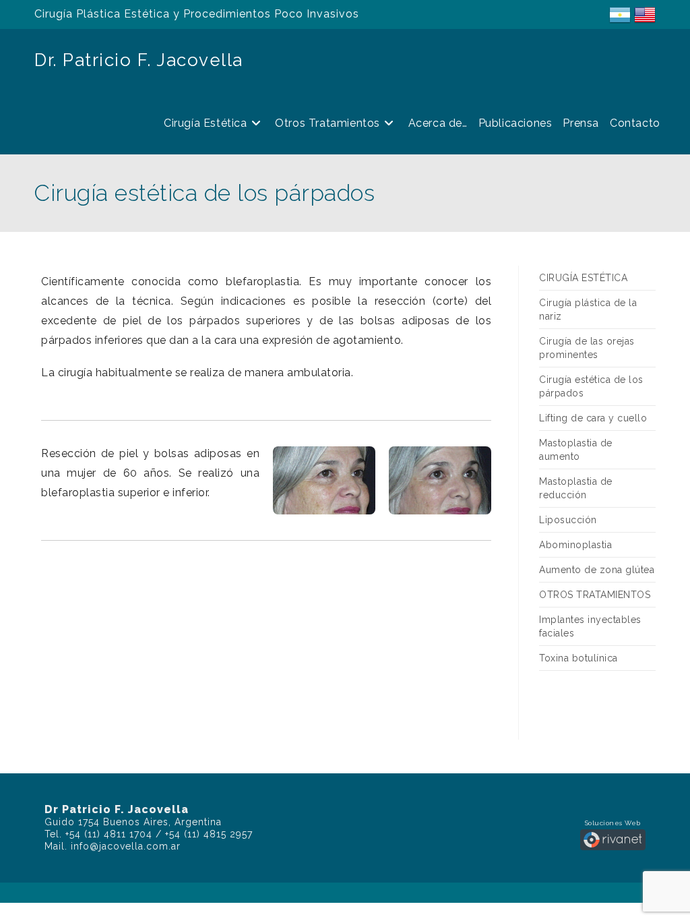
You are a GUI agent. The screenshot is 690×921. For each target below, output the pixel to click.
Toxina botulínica (578, 658)
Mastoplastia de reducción (576, 488)
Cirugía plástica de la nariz (588, 309)
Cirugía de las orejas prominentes (587, 348)
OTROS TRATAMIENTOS (594, 594)
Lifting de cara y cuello (593, 418)
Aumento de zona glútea (596, 569)
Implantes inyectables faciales (590, 626)
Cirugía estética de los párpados (591, 386)
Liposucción (568, 519)
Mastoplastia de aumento (576, 450)
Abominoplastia (575, 544)
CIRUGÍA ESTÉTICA (583, 277)
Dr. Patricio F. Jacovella (138, 60)
